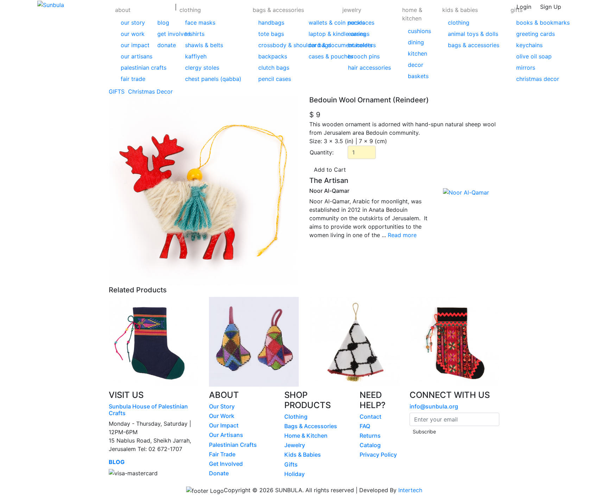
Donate (219, 473)
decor (415, 64)
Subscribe (424, 431)
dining (416, 42)
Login (524, 6)
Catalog (370, 445)
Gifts (291, 464)
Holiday (294, 473)
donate (166, 45)
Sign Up (550, 6)
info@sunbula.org (434, 406)
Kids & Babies (302, 454)
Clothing (296, 416)
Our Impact (224, 425)
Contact (370, 416)
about (123, 9)
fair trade (133, 78)
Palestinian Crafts (233, 444)
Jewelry (294, 445)
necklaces (361, 22)
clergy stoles (202, 67)
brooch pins (364, 56)
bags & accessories (278, 9)
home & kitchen (412, 14)
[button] (143, 43)
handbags (271, 22)
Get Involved (226, 463)
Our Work (221, 415)
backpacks (272, 56)
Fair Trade (222, 454)
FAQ (365, 426)
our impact (135, 45)
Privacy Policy (378, 454)
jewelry (351, 9)
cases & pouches (331, 56)
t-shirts (194, 33)
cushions (419, 30)
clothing (190, 9)
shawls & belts (204, 45)
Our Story (222, 406)
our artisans (136, 56)
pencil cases (274, 78)
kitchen (417, 53)
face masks (200, 22)
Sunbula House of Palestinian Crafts (148, 410)
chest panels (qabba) (213, 78)
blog (163, 22)
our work (133, 33)
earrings (358, 33)
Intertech (410, 490)
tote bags (271, 33)
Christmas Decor (151, 91)
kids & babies (460, 9)
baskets (418, 76)
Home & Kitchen (306, 435)
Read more (402, 235)
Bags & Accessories (310, 426)
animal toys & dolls (473, 33)
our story (133, 22)
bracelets (360, 45)
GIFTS (117, 91)
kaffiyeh (196, 56)
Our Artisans (226, 434)
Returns (370, 435)
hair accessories (369, 67)
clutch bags (273, 67)
